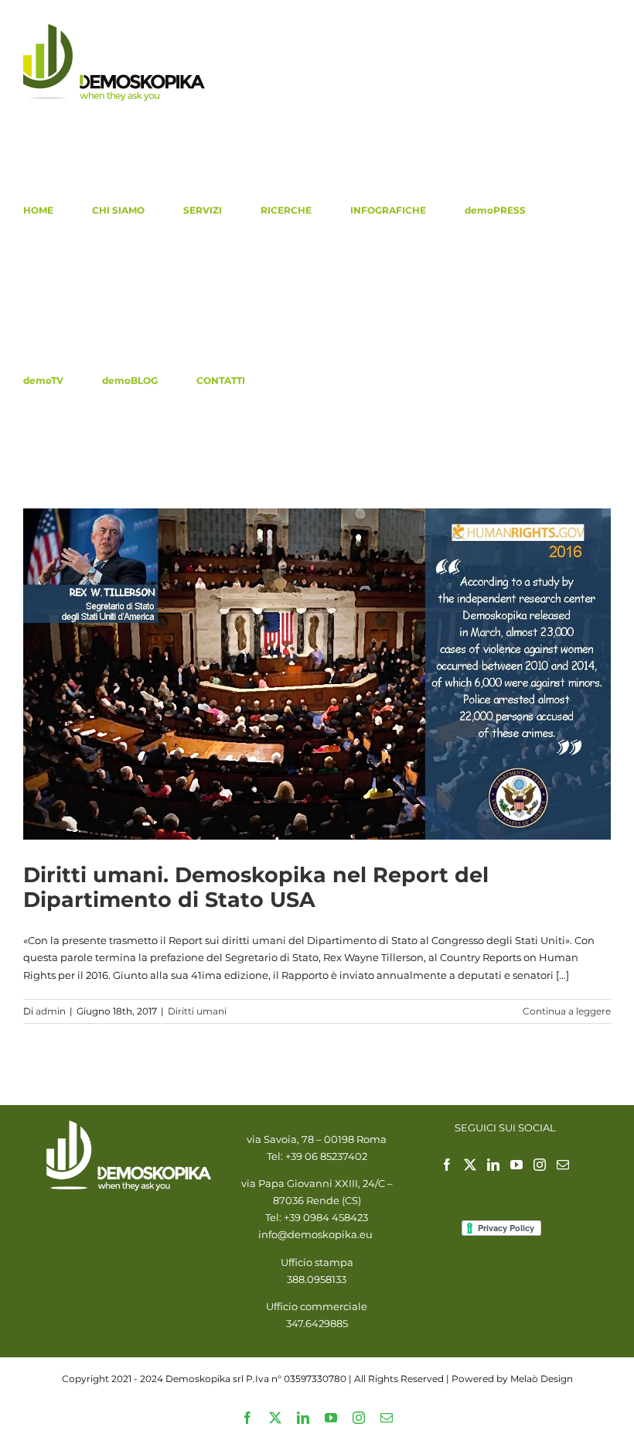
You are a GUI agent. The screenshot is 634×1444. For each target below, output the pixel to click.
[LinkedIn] (493, 1164)
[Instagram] (539, 1164)
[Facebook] (447, 1164)
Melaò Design (541, 1378)
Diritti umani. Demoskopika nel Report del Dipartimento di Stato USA (256, 887)
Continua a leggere (567, 1011)
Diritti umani (197, 1011)
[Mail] (563, 1164)
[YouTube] (516, 1164)
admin (51, 1011)
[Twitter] (470, 1164)
